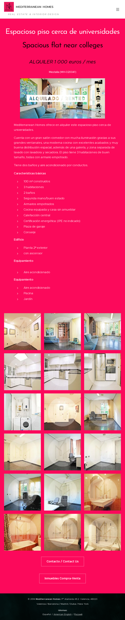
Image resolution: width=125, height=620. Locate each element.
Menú (117, 9)
